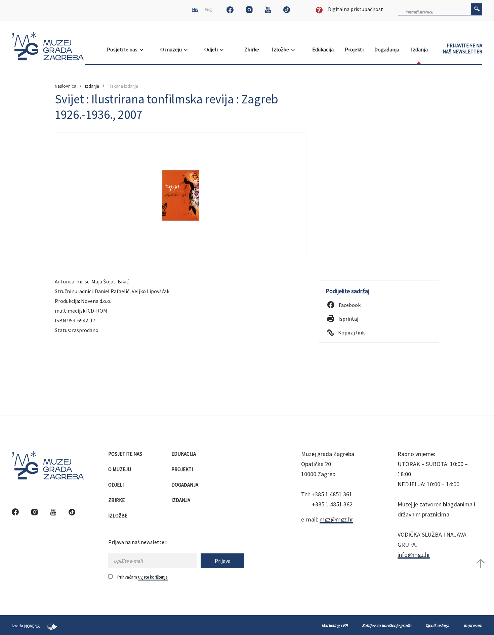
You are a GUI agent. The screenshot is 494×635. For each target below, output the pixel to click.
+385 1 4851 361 (332, 494)
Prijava (223, 560)
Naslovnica (65, 86)
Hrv (195, 9)
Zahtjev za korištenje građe (386, 625)
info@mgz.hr (414, 554)
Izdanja (420, 49)
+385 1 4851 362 (332, 504)
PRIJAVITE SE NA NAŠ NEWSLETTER (462, 49)
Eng (208, 9)
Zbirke (252, 49)
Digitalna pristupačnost (355, 9)
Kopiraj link (351, 332)
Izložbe (281, 49)
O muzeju (172, 49)
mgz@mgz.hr (336, 519)
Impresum (473, 625)
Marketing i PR (334, 625)
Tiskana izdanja (123, 86)
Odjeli (212, 49)
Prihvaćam (142, 577)
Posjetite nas (123, 49)
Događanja (387, 49)
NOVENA (32, 626)
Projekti (355, 49)
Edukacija (323, 49)
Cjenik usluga (437, 625)
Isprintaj (347, 318)
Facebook (349, 305)
